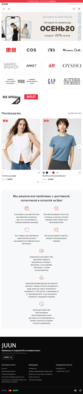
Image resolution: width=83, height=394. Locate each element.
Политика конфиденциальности (13, 377)
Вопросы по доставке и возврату (40, 374)
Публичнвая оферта (9, 371)
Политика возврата (8, 374)
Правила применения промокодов (41, 371)
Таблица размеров (35, 380)
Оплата (4, 368)
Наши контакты (34, 377)
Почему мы (33, 368)
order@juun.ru (60, 368)
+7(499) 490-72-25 (75, 4)
